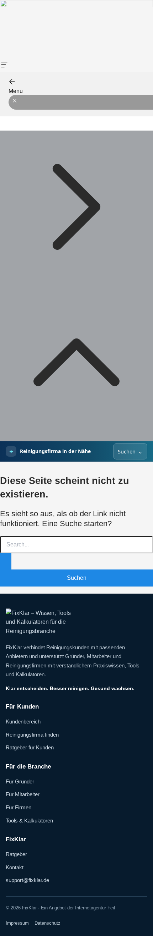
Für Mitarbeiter (22, 794)
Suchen (127, 451)
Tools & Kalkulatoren (29, 820)
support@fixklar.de (27, 880)
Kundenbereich (23, 721)
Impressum (17, 923)
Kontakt (14, 867)
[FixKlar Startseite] (76, 622)
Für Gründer (20, 781)
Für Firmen (18, 807)
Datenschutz (47, 923)
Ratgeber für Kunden (30, 747)
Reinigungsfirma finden (32, 735)
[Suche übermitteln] (5, 561)
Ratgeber (16, 854)
